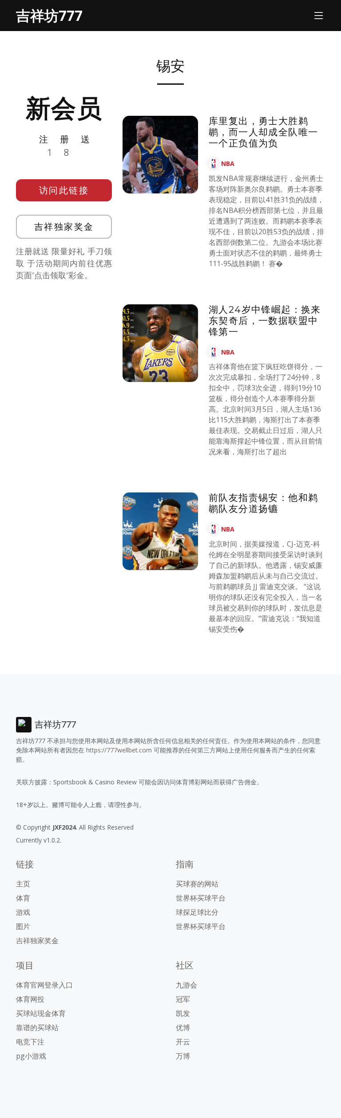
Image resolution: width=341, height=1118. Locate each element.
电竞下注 (30, 1042)
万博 (183, 1056)
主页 (23, 884)
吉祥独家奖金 (64, 226)
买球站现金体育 (41, 1013)
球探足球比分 (197, 912)
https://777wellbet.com (119, 750)
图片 (23, 926)
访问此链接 (64, 190)
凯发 (183, 1013)
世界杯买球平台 (201, 898)
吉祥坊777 (49, 15)
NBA (227, 163)
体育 (23, 898)
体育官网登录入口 (44, 985)
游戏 (23, 912)
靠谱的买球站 (37, 1027)
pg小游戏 (31, 1056)
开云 (183, 1042)
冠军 (183, 999)
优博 (183, 1027)
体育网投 (30, 999)
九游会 (186, 985)
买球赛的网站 (197, 884)
